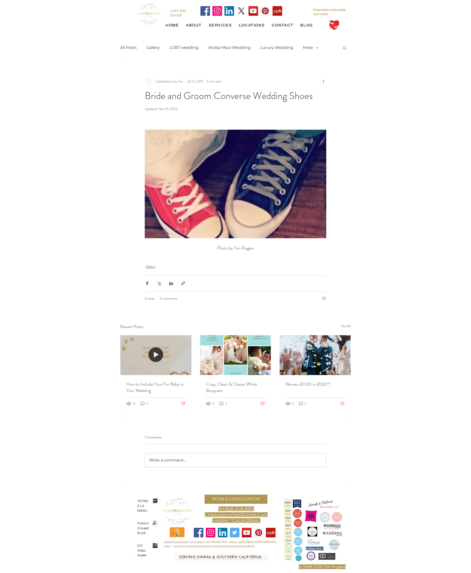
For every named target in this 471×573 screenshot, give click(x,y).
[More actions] (323, 81)
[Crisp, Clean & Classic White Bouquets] (235, 355)
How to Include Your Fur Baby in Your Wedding (154, 387)
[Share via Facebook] (147, 283)
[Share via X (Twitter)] (159, 283)
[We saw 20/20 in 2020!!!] (315, 355)
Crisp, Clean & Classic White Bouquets (231, 387)
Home (166, 546)
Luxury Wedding (276, 47)
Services (179, 541)
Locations (178, 546)
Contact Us (223, 546)
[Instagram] (217, 11)
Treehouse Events (239, 546)
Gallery (153, 47)
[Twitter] (234, 532)
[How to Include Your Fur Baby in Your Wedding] (155, 355)
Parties (263, 541)
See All (346, 325)
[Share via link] (183, 283)
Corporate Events (194, 546)
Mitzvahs (253, 541)
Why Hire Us (191, 541)
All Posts (128, 47)
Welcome (169, 541)
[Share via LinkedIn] (171, 283)
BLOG (251, 546)
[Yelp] (277, 11)
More (308, 47)
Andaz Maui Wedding (229, 47)
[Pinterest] (265, 11)
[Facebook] (205, 11)
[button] (344, 48)
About (201, 541)
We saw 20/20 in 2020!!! (308, 384)
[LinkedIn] (229, 11)
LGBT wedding (184, 47)
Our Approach (213, 541)
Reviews (271, 541)
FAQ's (224, 541)
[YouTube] (253, 11)
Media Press (211, 546)
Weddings (243, 541)
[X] (241, 11)
